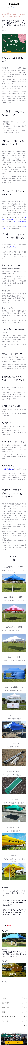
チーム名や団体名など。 (14, 831)
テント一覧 (14, 558)
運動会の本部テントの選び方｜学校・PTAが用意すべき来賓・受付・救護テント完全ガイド (14, 912)
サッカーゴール (6, 1021)
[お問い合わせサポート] (13, 7)
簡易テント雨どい (14, 771)
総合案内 (4, 998)
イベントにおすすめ (10, 690)
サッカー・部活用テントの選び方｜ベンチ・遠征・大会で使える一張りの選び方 (14, 902)
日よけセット (14, 743)
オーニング (14, 715)
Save (10, 925)
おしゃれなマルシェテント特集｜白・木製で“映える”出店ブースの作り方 (14, 893)
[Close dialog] (25, 1035)
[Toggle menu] (17, 7)
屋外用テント (14, 247)
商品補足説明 (5, 1003)
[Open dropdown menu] (24, 998)
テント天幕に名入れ (7, 469)
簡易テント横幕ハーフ (14, 687)
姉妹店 (3, 1012)
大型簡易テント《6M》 (14, 627)
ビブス (3, 1025)
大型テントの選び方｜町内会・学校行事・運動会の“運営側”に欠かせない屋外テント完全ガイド (14, 954)
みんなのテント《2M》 (14, 597)
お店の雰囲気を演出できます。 (14, 718)
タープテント (6, 982)
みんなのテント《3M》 (14, 566)
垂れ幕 (14, 855)
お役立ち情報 (5, 1007)
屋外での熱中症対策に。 (14, 747)
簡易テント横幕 (14, 657)
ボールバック (11, 219)
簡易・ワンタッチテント (8, 1016)
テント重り (14, 799)
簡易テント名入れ (14, 827)
